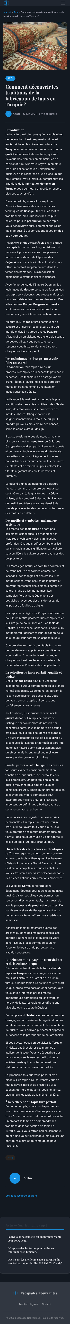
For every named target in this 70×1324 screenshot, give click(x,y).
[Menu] (63, 3)
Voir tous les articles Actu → (22, 1195)
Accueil (7, 12)
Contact (46, 1304)
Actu (16, 12)
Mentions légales (28, 1304)
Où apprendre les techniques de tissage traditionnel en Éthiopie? (31, 1250)
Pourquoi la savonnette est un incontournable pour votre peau (34, 1238)
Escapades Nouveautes (39, 1292)
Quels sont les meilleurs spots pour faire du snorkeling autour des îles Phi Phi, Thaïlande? (35, 1261)
